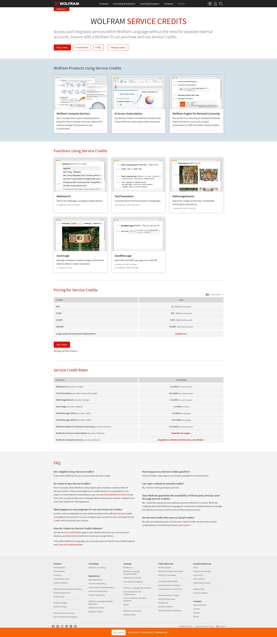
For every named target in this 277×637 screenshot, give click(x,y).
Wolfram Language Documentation (131, 572)
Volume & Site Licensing (64, 613)
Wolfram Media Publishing (169, 610)
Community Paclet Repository (101, 587)
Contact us (180, 333)
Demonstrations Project (168, 595)
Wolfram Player (60, 606)
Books (126, 604)
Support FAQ (198, 589)
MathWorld (163, 603)
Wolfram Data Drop (166, 599)
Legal (197, 626)
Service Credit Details (71, 532)
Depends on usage (180, 433)
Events (196, 616)
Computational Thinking (169, 585)
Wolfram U (128, 567)
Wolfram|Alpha (164, 567)
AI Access (58, 575)
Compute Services (61, 579)
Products (61, 9)
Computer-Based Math (168, 581)
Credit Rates (82, 47)
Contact (196, 612)
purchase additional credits (113, 494)
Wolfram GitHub (96, 611)
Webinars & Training (132, 577)
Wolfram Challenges (167, 575)
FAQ (99, 47)
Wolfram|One (59, 567)
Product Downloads (202, 571)
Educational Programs (133, 581)
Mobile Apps (59, 596)
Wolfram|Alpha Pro (62, 593)
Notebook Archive (96, 607)
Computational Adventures (170, 589)
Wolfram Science (165, 606)
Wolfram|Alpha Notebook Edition (68, 589)
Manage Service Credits (65, 350)
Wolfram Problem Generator (170, 571)
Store (195, 567)
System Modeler (61, 582)
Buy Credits (63, 47)
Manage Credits (118, 47)
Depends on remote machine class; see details (180, 439)
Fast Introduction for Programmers (132, 593)
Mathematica (59, 571)
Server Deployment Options (66, 616)
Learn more (183, 525)
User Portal (198, 575)
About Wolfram (199, 605)
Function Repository (97, 583)
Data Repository (96, 579)
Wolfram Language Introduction (137, 588)
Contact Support (200, 593)
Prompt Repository (97, 595)
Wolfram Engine (60, 603)
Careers (196, 608)
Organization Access (201, 582)
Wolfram (189, 626)
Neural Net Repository (98, 591)
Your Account (199, 579)
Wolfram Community (132, 611)
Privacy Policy (208, 626)
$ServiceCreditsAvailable (70, 544)
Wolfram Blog (129, 614)
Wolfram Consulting (97, 567)
